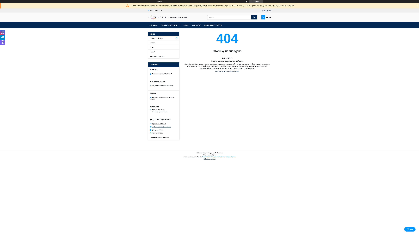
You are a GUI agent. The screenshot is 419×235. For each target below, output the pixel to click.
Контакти (196, 25)
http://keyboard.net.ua (159, 124)
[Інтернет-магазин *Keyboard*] (157, 19)
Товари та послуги (169, 25)
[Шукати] (254, 17)
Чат (411, 229)
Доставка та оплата (213, 25)
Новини (152, 43)
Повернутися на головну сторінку (227, 71)
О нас (186, 25)
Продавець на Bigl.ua (209, 155)
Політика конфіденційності (227, 157)
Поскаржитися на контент (210, 157)
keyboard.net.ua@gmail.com (161, 127)
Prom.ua (219, 153)
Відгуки (152, 52)
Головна (153, 25)
